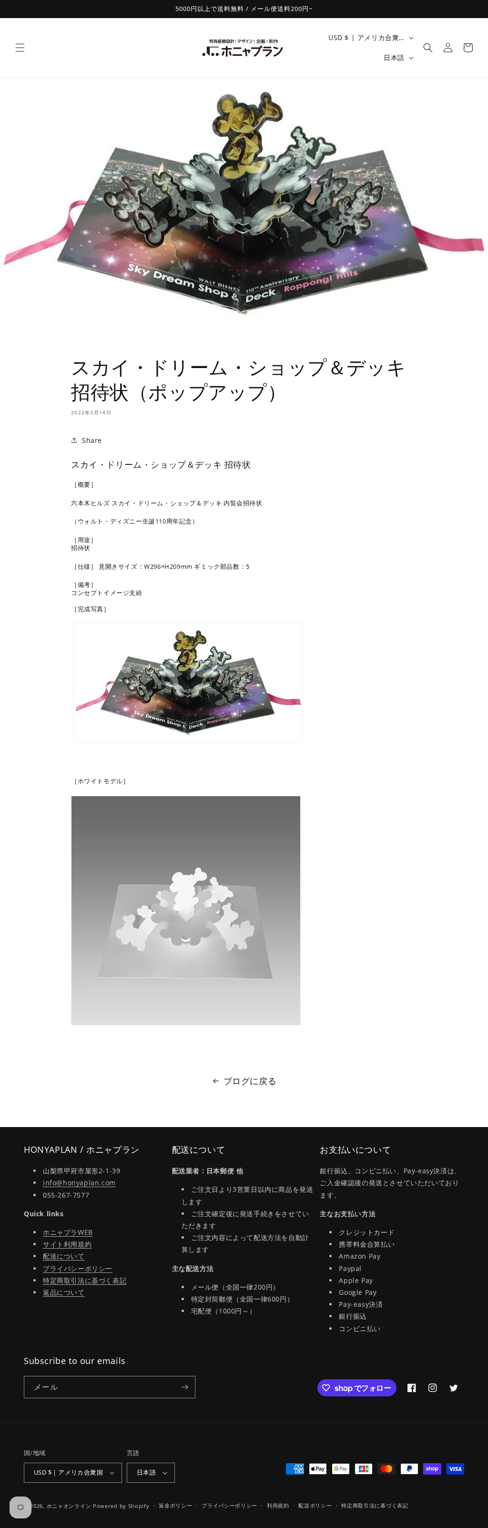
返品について (64, 1292)
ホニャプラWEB (68, 1232)
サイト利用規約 (67, 1244)
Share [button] (92, 440)
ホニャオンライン (69, 1505)
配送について (64, 1256)
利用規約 (278, 1505)
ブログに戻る (250, 1081)
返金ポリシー (175, 1505)
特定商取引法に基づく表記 (84, 1280)
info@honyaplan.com (79, 1182)
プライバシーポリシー (77, 1268)
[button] (20, 47)
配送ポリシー (315, 1505)
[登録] (184, 1387)
